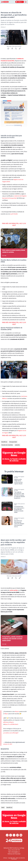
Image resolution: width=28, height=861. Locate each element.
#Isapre (17, 711)
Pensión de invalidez (7, 445)
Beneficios (4, 442)
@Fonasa (5, 722)
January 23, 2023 (7, 744)
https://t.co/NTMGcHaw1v (11, 724)
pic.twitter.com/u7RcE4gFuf (10, 733)
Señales (20, 2)
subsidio (17, 445)
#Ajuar (6, 714)
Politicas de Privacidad (14, 854)
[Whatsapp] (8, 48)
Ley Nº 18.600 (13, 214)
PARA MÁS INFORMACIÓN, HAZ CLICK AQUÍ (14, 224)
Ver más (4, 255)
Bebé (2, 807)
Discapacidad (13, 442)
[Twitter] (15, 48)
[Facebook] (12, 48)
